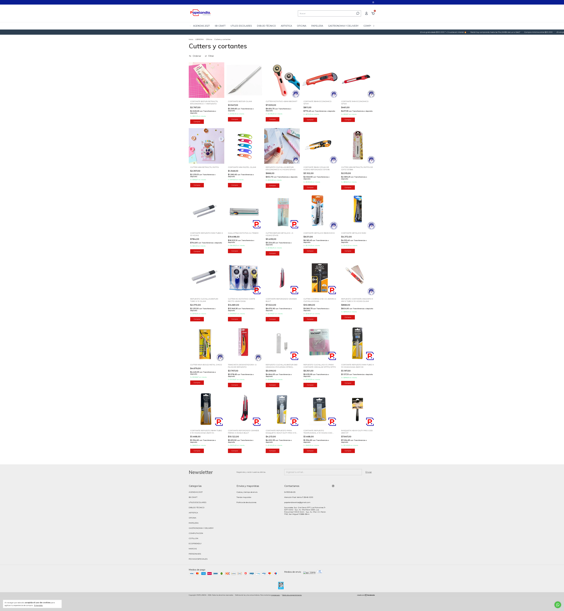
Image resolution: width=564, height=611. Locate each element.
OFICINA (301, 26)
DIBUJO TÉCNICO (266, 26)
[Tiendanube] (366, 595)
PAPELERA (317, 26)
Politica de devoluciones (246, 502)
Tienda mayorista (243, 497)
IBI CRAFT (220, 26)
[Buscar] (357, 13)
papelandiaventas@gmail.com (297, 502)
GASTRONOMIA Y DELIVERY (343, 26)
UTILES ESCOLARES (241, 26)
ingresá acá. (275, 595)
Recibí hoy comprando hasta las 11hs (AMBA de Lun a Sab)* (458, 32)
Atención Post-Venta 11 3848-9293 (298, 497)
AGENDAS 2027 (201, 26)
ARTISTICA (286, 26)
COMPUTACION (196, 533)
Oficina (209, 39)
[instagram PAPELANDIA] (373, 2)
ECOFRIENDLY (195, 543)
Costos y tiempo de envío (246, 492)
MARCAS (193, 549)
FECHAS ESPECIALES (198, 559)
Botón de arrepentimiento (292, 595)
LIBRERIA (199, 39)
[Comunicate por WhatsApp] (557, 604)
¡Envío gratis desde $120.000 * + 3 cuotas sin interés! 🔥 (405, 32)
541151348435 (289, 492)
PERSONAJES (195, 554)
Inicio (191, 39)
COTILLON (193, 538)
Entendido (38, 605)
